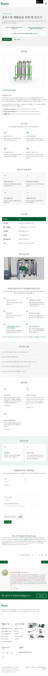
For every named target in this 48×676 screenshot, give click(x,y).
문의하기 (17, 633)
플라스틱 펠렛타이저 (6, 633)
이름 (5, 479)
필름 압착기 (40, 541)
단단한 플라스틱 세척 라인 (13, 337)
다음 (44, 562)
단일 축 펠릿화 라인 (34, 326)
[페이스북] (3, 657)
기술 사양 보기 (17, 39)
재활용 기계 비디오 (19, 628)
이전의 (4, 562)
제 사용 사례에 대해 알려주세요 (11, 503)
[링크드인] (11, 653)
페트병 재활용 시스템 (6, 631)
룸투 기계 (11, 667)
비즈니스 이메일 (8, 497)
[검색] (43, 3)
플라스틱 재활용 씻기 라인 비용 (37, 337)
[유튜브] (7, 653)
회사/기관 (6, 485)
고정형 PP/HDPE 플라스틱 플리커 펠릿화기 (13, 327)
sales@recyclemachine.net (25, 652)
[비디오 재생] (24, 268)
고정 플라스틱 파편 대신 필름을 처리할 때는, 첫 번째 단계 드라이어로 (29, 539)
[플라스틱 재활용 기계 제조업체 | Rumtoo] (5, 3)
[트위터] (3, 653)
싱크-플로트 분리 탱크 (35, 300)
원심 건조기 (9, 313)
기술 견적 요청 (6, 39)
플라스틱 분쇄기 (5, 638)
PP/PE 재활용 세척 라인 (7, 628)
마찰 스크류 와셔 (11, 300)
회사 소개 (17, 631)
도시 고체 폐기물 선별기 (7, 641)
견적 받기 (41, 595)
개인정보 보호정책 (19, 636)
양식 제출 (7, 522)
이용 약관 (17, 638)
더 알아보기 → (7, 405)
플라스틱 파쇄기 (5, 636)
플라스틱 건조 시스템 (30, 537)
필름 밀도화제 (5, 543)
